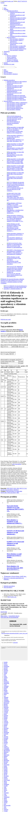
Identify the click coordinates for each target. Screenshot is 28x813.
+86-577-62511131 (22, 1)
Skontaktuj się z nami (9, 64)
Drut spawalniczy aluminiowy (17, 47)
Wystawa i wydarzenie (12, 60)
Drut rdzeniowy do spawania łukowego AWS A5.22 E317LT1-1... (15, 567)
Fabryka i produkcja (12, 55)
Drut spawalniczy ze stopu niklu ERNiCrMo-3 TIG (15, 155)
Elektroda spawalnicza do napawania (16, 95)
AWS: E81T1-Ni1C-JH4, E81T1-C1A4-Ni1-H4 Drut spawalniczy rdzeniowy (14, 489)
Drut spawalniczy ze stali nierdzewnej (16, 104)
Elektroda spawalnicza (12, 10)
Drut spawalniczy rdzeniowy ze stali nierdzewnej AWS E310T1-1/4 (15, 239)
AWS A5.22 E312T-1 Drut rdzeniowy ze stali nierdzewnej (14, 246)
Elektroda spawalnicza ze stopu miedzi (16, 99)
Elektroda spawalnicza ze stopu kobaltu (16, 97)
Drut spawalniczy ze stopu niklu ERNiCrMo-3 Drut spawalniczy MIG (15, 178)
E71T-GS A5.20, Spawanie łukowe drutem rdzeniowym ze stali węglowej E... (14, 275)
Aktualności (7, 51)
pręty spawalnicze (16, 464)
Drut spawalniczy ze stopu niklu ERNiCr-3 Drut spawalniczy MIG (15, 169)
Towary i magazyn (11, 57)
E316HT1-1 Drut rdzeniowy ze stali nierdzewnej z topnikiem (14, 253)
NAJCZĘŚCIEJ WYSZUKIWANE (9, 617)
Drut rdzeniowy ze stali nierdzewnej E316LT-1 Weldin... (14, 555)
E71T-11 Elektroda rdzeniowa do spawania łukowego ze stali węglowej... (15, 189)
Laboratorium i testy (12, 58)
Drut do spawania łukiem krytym (18, 48)
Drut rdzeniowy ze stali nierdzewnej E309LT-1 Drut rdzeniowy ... (14, 229)
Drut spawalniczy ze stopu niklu (18, 46)
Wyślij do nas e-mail (6, 319)
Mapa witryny (4, 616)
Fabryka (6, 54)
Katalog (6, 62)
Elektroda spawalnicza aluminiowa (18, 36)
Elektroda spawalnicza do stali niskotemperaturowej (17, 22)
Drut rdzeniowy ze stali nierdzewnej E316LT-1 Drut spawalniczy (14, 262)
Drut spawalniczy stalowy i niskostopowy (16, 41)
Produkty (6, 9)
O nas (5, 53)
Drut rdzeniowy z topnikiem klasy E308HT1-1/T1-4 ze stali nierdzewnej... (15, 211)
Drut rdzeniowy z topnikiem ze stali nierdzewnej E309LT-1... (14, 521)
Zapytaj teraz (4, 611)
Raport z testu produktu (12, 61)
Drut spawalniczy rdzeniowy (17, 39)
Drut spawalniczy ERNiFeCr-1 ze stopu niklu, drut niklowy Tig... (15, 140)
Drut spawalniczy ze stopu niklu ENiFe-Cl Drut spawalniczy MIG (15, 162)
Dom (5, 8)
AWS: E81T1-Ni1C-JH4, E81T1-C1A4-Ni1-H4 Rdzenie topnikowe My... (15, 199)
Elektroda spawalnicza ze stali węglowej (17, 81)
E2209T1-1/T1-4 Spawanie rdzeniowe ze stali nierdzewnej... (15, 543)
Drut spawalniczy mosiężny (17, 50)
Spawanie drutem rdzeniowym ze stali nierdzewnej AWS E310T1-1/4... (15, 508)
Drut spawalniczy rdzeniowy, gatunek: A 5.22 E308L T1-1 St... (15, 220)
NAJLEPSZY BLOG (14, 616)
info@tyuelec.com (8, 1)
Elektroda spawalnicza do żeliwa (18, 17)
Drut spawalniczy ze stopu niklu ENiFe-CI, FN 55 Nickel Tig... (15, 132)
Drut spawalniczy (11, 37)
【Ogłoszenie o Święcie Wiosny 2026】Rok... (15, 576)
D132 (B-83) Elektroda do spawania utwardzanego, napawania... (13, 123)
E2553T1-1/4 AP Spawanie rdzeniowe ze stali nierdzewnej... (15, 532)
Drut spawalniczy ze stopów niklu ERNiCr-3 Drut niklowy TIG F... (15, 148)
